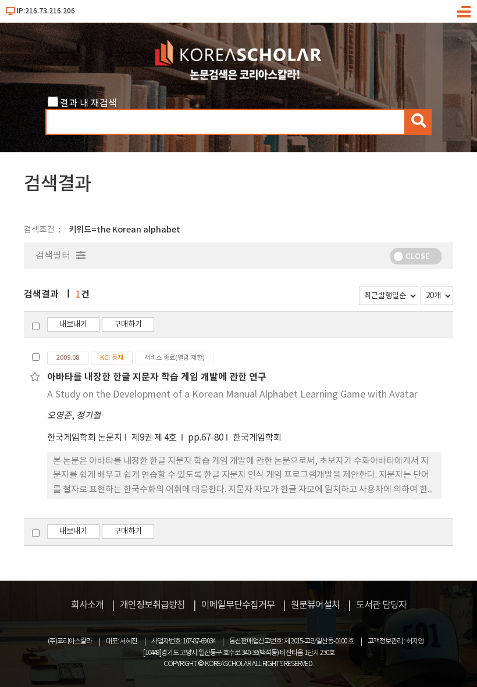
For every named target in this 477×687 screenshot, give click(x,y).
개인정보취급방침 (152, 605)
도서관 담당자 (381, 605)
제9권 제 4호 (155, 438)
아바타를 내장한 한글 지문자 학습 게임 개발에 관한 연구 (156, 377)
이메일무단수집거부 (238, 605)
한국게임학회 (257, 438)
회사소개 (87, 605)
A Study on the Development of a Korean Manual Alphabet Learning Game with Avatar (232, 394)
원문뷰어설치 (315, 605)
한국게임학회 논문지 (84, 438)
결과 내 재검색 (88, 103)
